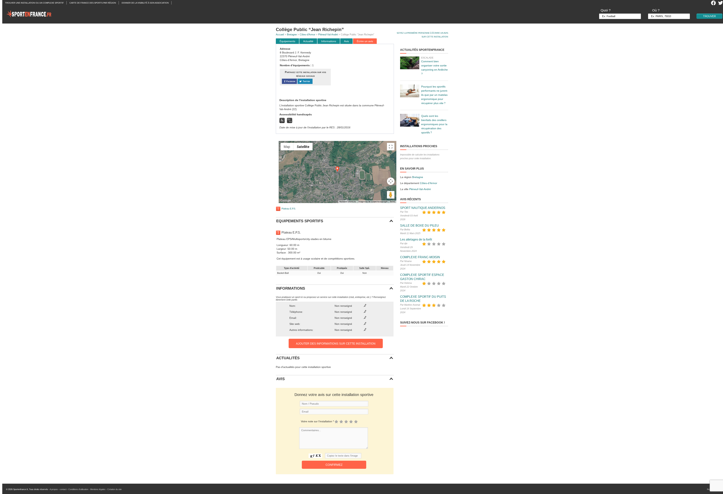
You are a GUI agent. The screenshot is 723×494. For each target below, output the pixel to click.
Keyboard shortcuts (347, 202)
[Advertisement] (363, 71)
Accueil (280, 34)
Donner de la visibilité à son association (145, 3)
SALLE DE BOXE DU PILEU (419, 225)
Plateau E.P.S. (288, 208)
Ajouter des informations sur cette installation (335, 343)
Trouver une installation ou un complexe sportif (34, 3)
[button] (337, 169)
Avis (346, 41)
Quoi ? (606, 10)
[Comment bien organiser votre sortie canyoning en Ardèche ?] (409, 62)
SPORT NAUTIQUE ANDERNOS (422, 207)
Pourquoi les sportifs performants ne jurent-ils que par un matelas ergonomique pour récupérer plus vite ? (434, 95)
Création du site (114, 489)
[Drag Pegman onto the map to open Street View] (390, 195)
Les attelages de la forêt (416, 239)
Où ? (656, 10)
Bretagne (292, 34)
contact (63, 489)
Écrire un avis (365, 41)
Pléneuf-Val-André (328, 34)
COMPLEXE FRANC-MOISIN (420, 257)
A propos (54, 489)
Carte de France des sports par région (92, 3)
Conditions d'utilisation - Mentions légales (86, 489)
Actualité (308, 41)
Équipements (287, 41)
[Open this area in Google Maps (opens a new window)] (286, 200)
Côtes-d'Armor (307, 34)
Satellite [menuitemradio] (303, 147)
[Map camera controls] (390, 181)
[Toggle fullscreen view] (390, 146)
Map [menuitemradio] (287, 147)
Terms (392, 202)
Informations (328, 41)
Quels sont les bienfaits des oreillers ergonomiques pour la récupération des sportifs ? (434, 124)
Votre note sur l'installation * (317, 421)
